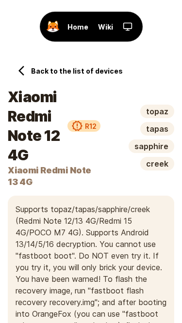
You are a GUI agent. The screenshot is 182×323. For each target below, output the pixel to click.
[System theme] (127, 26)
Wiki (105, 27)
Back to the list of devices (77, 71)
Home (77, 27)
